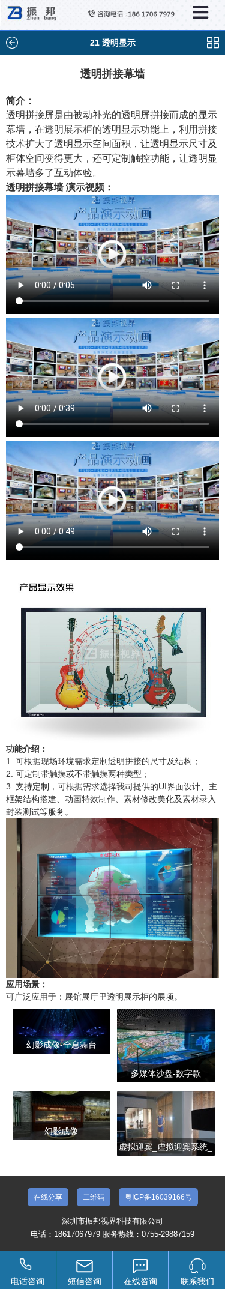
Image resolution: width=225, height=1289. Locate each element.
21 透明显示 (113, 42)
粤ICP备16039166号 (158, 1197)
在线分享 (48, 1197)
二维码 (93, 1197)
